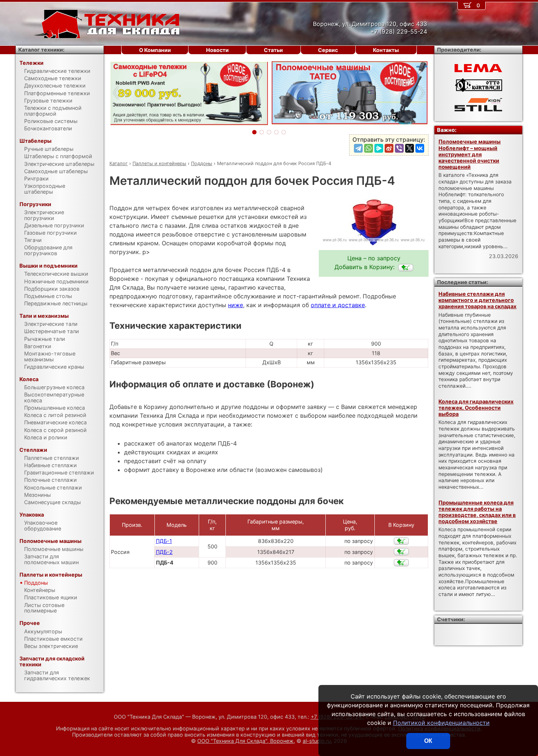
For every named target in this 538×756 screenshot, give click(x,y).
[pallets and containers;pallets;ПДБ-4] (405, 267)
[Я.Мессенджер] (378, 148)
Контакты (386, 50)
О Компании (155, 50)
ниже (235, 305)
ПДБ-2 (164, 552)
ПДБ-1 (164, 541)
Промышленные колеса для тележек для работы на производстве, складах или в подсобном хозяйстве (477, 512)
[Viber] (399, 148)
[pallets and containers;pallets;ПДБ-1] (401, 541)
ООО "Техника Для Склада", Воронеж (245, 741)
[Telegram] (358, 148)
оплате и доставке (338, 305)
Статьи (273, 50)
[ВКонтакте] (419, 148)
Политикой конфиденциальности (441, 722)
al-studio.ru (317, 741)
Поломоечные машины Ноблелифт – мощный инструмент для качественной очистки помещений (469, 154)
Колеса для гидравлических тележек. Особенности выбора (475, 407)
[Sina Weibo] (389, 148)
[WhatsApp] (368, 148)
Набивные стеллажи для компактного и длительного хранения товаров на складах (477, 300)
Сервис (328, 50)
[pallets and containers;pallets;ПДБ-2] (401, 551)
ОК (428, 741)
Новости (217, 50)
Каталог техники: (41, 49)
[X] (409, 148)
